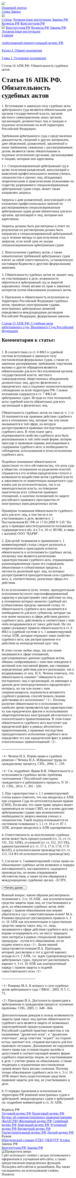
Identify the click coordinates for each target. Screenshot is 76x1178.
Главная (7, 35)
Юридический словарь (18, 1140)
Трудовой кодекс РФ (16, 1113)
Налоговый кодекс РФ (48, 1113)
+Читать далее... (14, 887)
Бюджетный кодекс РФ (34, 1128)
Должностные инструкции (32, 19)
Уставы (65, 1140)
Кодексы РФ (11, 23)
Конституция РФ (32, 23)
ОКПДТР (52, 1140)
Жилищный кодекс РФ (35, 1121)
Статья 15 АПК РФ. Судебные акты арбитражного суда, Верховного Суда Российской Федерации (37, 327)
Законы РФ (60, 19)
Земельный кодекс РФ (33, 1125)
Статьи (7, 19)
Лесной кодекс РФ (60, 1132)
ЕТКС (39, 1140)
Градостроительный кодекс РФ (24, 1132)
